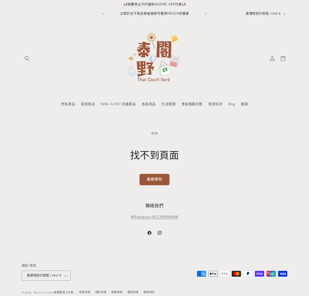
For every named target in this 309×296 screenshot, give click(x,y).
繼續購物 (154, 179)
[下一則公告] (206, 13)
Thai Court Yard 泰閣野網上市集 (53, 292)
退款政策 (85, 292)
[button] (27, 58)
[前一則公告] (103, 13)
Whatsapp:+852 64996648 (154, 217)
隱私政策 (101, 292)
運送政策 (133, 292)
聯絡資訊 (149, 292)
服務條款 (117, 292)
